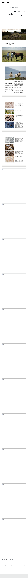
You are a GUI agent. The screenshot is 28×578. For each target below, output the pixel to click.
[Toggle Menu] (25, 2)
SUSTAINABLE (14, 21)
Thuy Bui (5, 559)
